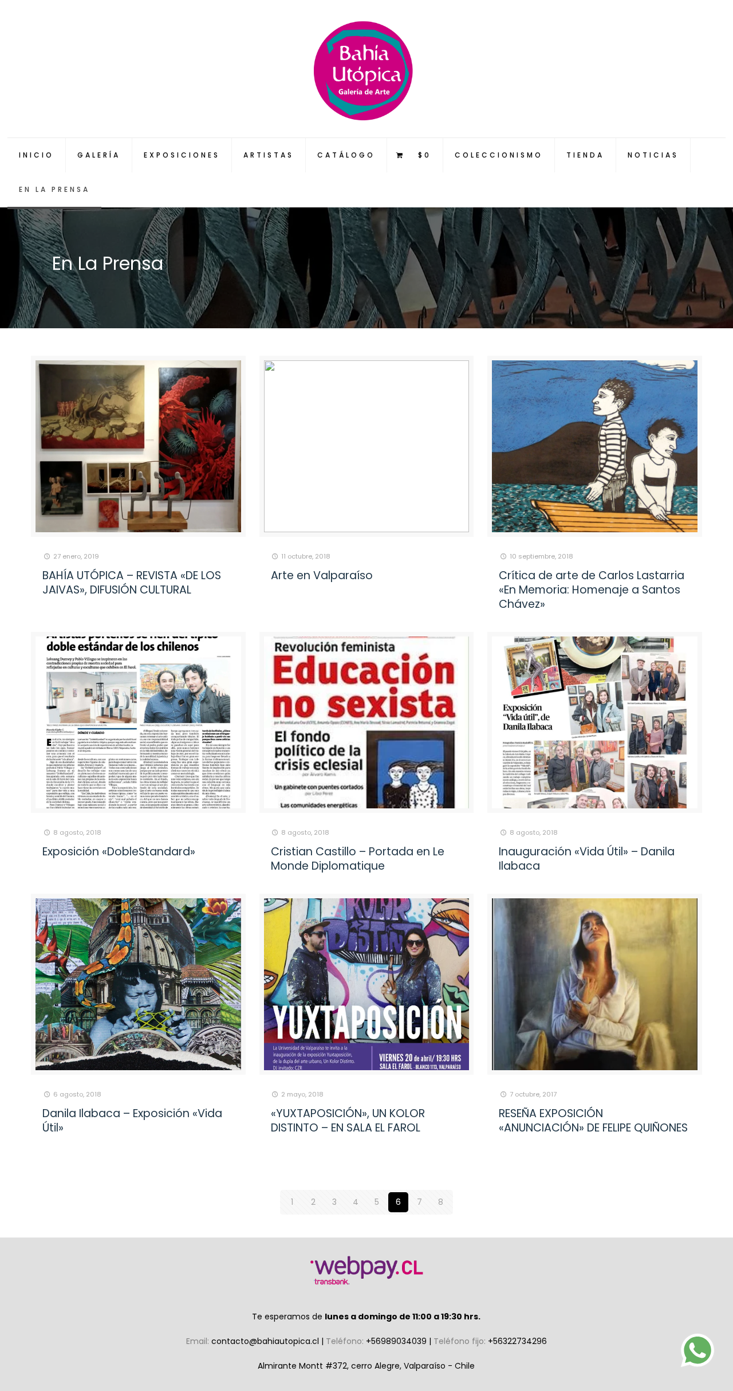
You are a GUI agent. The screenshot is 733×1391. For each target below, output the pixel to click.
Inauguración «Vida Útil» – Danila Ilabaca (587, 859)
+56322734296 (517, 1341)
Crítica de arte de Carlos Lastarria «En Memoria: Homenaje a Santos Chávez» (591, 590)
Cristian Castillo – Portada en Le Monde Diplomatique (357, 859)
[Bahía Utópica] (367, 68)
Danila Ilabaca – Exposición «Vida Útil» (132, 1120)
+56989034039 (397, 1341)
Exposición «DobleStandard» (118, 851)
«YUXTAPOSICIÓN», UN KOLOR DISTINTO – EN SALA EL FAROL (348, 1120)
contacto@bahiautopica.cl (266, 1341)
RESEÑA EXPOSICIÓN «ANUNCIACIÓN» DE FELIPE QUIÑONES (593, 1120)
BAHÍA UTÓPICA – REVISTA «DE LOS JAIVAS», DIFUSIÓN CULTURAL (131, 583)
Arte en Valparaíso (322, 575)
